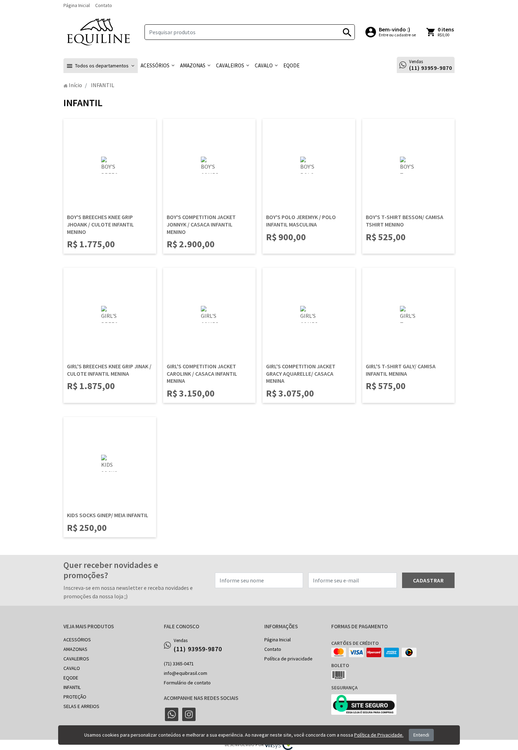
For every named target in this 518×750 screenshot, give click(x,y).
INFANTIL (72, 687)
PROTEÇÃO (74, 697)
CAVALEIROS (76, 658)
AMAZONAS (75, 649)
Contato (103, 5)
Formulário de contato (187, 682)
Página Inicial (76, 5)
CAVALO (71, 668)
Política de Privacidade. (378, 735)
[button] (100, 65)
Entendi (421, 735)
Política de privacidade (288, 658)
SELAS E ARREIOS (81, 706)
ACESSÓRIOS (77, 639)
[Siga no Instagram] (189, 714)
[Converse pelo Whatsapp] (171, 714)
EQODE (70, 678)
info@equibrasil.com (185, 673)
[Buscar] (347, 32)
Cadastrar (428, 580)
